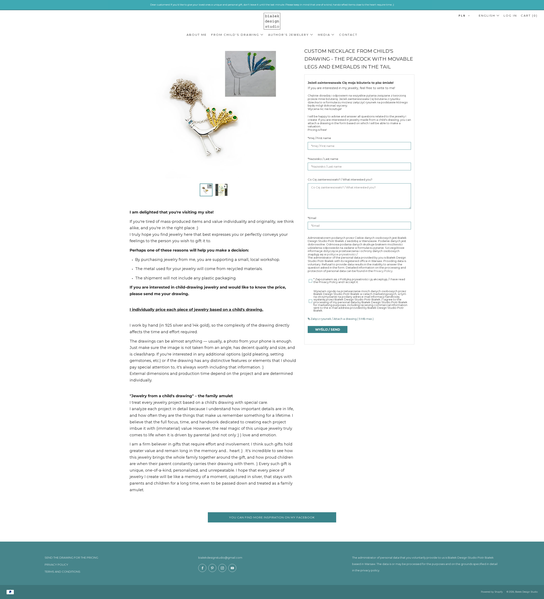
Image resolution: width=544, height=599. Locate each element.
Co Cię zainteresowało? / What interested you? (340, 179)
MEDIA (324, 34)
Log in (510, 15)
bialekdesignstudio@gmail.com (220, 557)
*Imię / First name (319, 138)
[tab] (206, 190)
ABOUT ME (197, 34)
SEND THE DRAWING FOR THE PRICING (71, 557)
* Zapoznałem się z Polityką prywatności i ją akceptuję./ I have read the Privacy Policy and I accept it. (359, 281)
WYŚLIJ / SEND (327, 329)
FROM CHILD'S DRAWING (235, 34)
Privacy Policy (383, 271)
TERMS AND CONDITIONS (62, 571)
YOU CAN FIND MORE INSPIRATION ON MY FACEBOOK (272, 517)
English (487, 15)
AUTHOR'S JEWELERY (288, 34)
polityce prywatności (341, 254)
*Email (312, 218)
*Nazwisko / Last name (323, 159)
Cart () (529, 15)
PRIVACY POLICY (56, 564)
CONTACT (348, 34)
